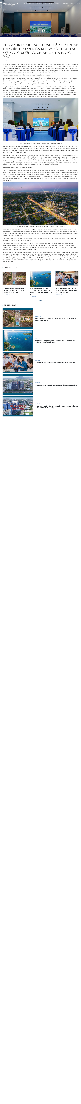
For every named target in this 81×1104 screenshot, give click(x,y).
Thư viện (57, 3)
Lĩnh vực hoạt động (42, 3)
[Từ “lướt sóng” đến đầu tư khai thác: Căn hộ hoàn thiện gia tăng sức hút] (18, 362)
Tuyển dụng (65, 3)
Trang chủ (24, 3)
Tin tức (72, 3)
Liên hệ (78, 3)
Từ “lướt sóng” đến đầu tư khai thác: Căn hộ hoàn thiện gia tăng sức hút (66, 290)
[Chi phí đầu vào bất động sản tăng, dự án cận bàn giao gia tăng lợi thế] (18, 384)
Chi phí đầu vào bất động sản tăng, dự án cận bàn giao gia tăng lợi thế (56, 385)
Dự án (50, 3)
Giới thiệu (31, 3)
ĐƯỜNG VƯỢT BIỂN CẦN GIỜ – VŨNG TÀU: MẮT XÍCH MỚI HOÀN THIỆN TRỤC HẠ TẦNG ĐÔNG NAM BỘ (55, 341)
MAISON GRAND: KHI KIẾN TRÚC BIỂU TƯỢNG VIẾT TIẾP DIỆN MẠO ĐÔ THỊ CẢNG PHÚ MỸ (14, 290)
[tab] (39, 300)
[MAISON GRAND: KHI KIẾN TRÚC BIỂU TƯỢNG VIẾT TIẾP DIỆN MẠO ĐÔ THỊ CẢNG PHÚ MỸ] (18, 318)
